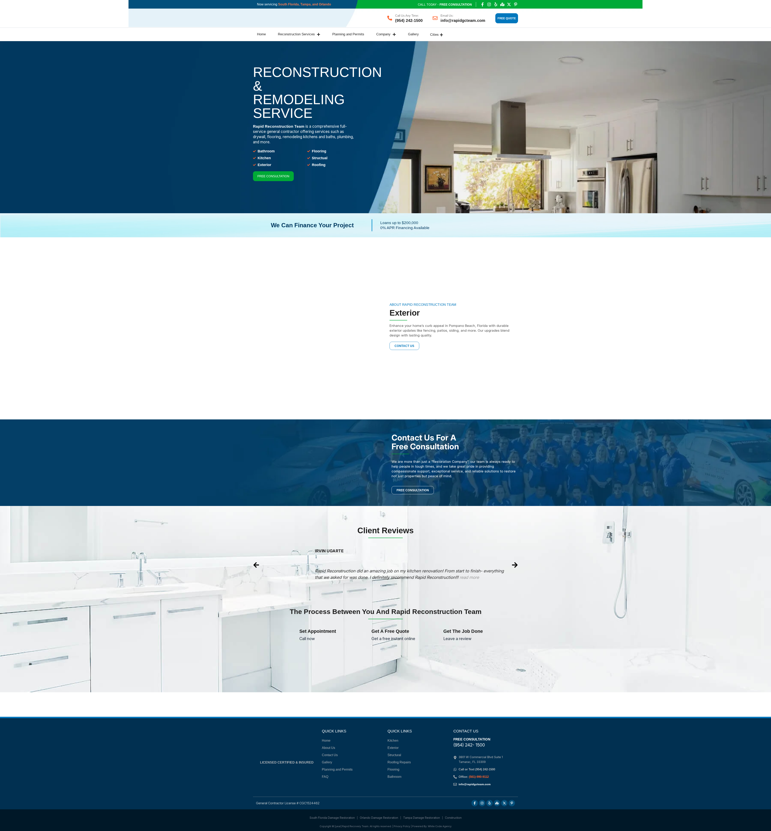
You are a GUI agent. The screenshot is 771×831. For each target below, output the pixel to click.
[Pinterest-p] (515, 4)
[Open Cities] (441, 34)
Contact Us (330, 755)
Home (261, 34)
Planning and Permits (348, 34)
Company (383, 34)
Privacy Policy (402, 826)
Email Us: (447, 15)
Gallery (413, 34)
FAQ (325, 776)
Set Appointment (317, 631)
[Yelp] (495, 4)
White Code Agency (440, 826)
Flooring (393, 769)
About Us (328, 747)
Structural (394, 755)
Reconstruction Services (296, 34)
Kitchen (393, 740)
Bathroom (394, 776)
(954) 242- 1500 (469, 744)
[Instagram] (489, 4)
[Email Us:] (435, 18)
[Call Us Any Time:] (389, 18)
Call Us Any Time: (407, 15)
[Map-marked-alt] (502, 4)
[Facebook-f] (482, 4)
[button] (256, 565)
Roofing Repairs (399, 762)
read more (459, 583)
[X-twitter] (509, 4)
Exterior (393, 747)
